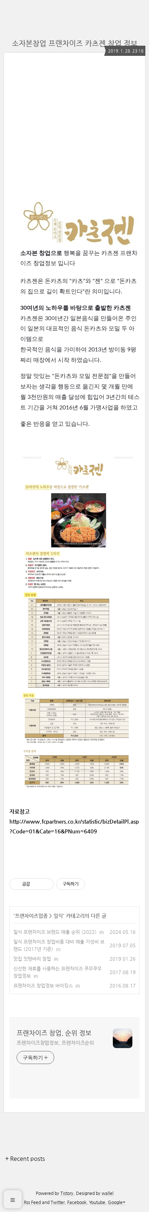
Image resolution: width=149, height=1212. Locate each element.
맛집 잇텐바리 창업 (32, 958)
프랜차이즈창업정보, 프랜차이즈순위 (55, 1043)
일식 (58, 916)
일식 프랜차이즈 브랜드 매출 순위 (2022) (55, 932)
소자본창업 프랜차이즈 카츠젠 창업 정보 (74, 43)
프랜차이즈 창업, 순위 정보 (54, 1032)
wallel (108, 1193)
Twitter (58, 1202)
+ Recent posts (25, 1158)
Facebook (76, 1202)
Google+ (116, 1202)
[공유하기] (36, 884)
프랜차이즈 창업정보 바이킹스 (43, 985)
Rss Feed (32, 1202)
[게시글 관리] (45, 884)
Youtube (97, 1202)
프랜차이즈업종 (31, 916)
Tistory (66, 1193)
